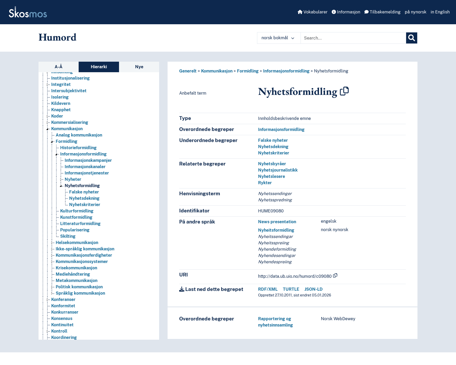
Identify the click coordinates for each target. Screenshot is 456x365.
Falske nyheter (84, 191)
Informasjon (348, 11)
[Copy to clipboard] (344, 91)
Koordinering (64, 337)
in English (440, 11)
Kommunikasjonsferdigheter (84, 255)
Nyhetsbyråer (272, 163)
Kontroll (59, 331)
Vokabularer (314, 11)
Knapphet (61, 109)
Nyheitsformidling (276, 230)
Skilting (67, 236)
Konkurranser (64, 312)
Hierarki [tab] (99, 66)
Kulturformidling (76, 210)
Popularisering (74, 229)
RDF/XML (268, 289)
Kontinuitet (62, 324)
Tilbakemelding (385, 11)
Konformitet (63, 305)
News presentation (277, 221)
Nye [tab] (139, 66)
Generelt (188, 71)
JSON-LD (314, 289)
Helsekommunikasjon (77, 242)
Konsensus (61, 318)
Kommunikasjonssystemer (82, 261)
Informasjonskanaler (85, 166)
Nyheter (73, 179)
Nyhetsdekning (84, 198)
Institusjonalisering (70, 78)
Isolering (60, 97)
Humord (58, 37)
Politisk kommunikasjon (79, 286)
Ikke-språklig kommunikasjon (85, 248)
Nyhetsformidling (82, 185)
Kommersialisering (69, 122)
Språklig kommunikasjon (80, 293)
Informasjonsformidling (83, 154)
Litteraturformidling (80, 223)
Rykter (265, 182)
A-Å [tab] (59, 66)
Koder (57, 116)
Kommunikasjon (67, 128)
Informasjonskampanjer (88, 160)
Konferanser (63, 299)
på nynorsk (415, 11)
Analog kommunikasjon (79, 135)
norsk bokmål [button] (275, 37)
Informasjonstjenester (87, 173)
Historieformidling (78, 147)
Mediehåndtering (73, 274)
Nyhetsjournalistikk (278, 170)
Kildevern (60, 103)
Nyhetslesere (271, 176)
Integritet (61, 84)
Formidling (66, 141)
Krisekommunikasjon (76, 267)
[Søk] (411, 38)
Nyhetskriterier (84, 204)
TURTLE (291, 289)
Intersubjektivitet (69, 90)
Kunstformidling (76, 217)
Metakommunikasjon (76, 280)
